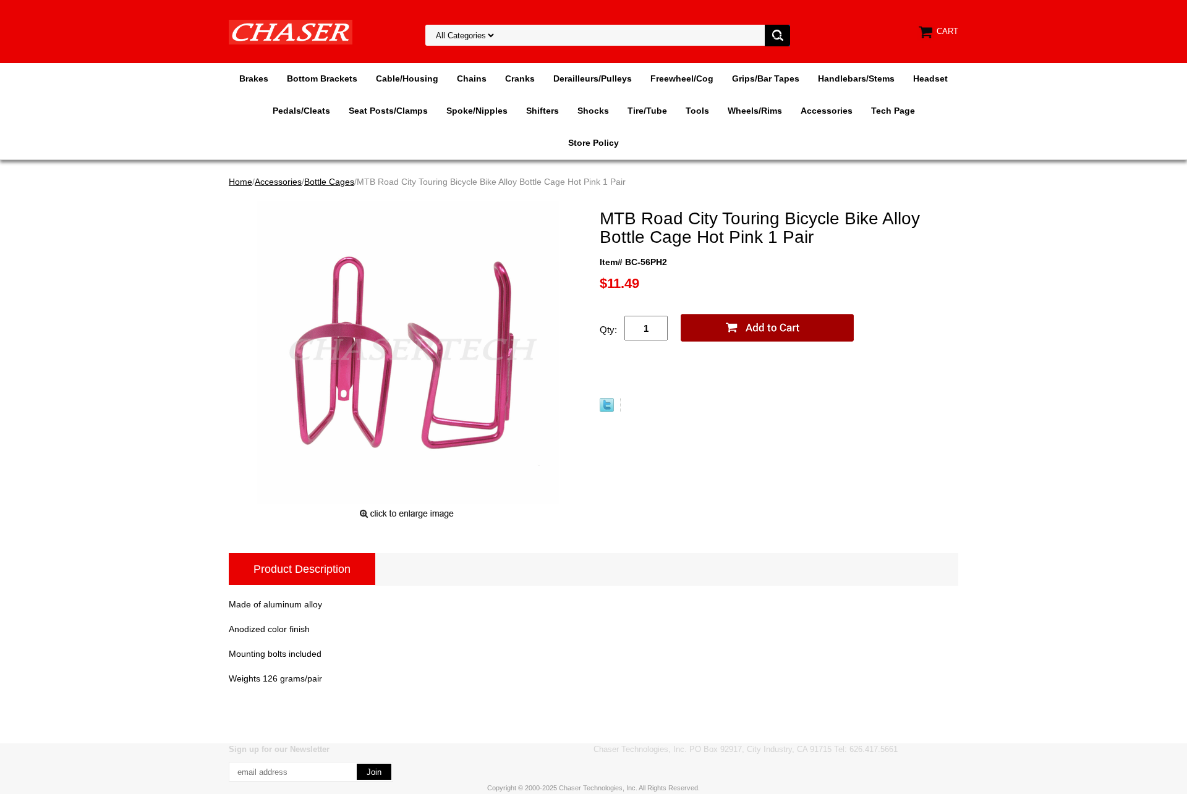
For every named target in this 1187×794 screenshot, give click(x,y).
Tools (697, 111)
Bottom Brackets (322, 78)
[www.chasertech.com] (290, 31)
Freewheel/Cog (681, 78)
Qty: (608, 329)
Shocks (593, 111)
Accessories (827, 111)
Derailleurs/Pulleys (592, 78)
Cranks (520, 78)
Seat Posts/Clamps (388, 111)
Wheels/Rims (755, 111)
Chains (472, 78)
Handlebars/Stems (856, 78)
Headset (930, 78)
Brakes (253, 78)
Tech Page (893, 111)
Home (240, 182)
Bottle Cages (329, 182)
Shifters (542, 111)
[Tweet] (607, 409)
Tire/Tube (647, 111)
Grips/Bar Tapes (765, 78)
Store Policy (593, 143)
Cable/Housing (407, 78)
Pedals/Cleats (301, 111)
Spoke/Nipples (477, 111)
